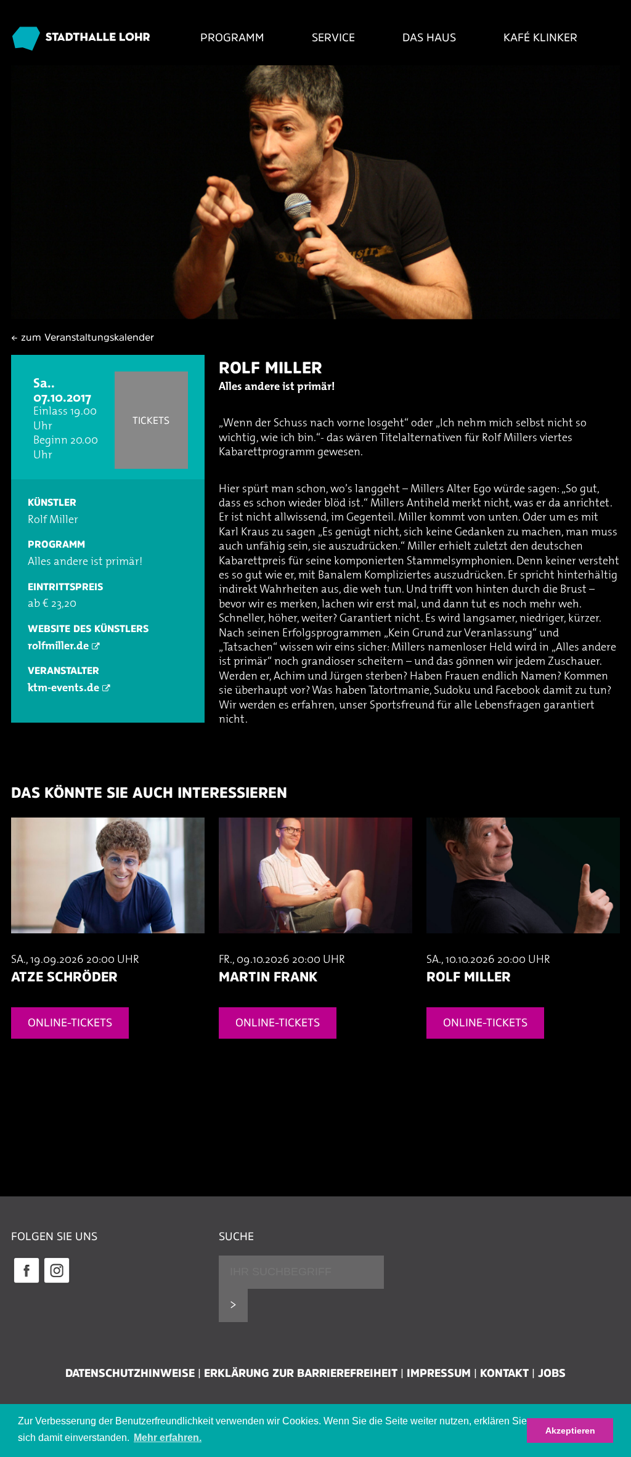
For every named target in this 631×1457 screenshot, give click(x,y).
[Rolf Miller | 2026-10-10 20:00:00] (523, 945)
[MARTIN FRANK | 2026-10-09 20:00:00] (315, 945)
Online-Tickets (70, 1022)
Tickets (150, 420)
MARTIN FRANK (268, 976)
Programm (232, 37)
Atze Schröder (64, 976)
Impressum (439, 1373)
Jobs (552, 1373)
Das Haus (429, 37)
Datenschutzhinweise (130, 1373)
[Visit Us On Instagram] (56, 1281)
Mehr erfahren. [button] (168, 1437)
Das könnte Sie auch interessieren (149, 792)
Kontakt (504, 1373)
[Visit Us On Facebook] (26, 1281)
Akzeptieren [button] (570, 1430)
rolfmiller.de (58, 646)
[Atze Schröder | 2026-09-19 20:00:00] (108, 945)
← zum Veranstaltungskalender (82, 337)
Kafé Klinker (540, 37)
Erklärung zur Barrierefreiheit (300, 1373)
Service (333, 37)
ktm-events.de (63, 688)
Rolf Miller (270, 367)
